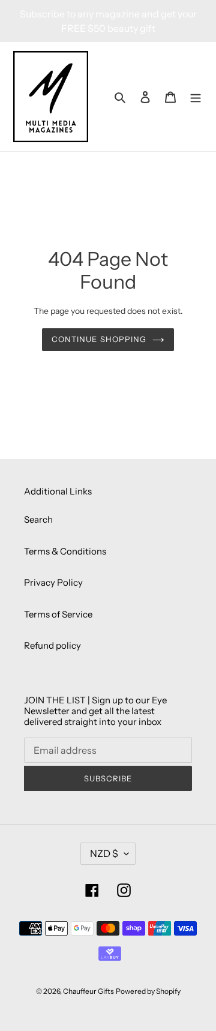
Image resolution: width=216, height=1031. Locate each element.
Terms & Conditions (65, 551)
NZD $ (104, 853)
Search (38, 519)
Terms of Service (58, 614)
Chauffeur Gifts (88, 991)
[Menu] (195, 97)
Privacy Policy (53, 582)
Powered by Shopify (148, 991)
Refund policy (52, 645)
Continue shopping (99, 339)
